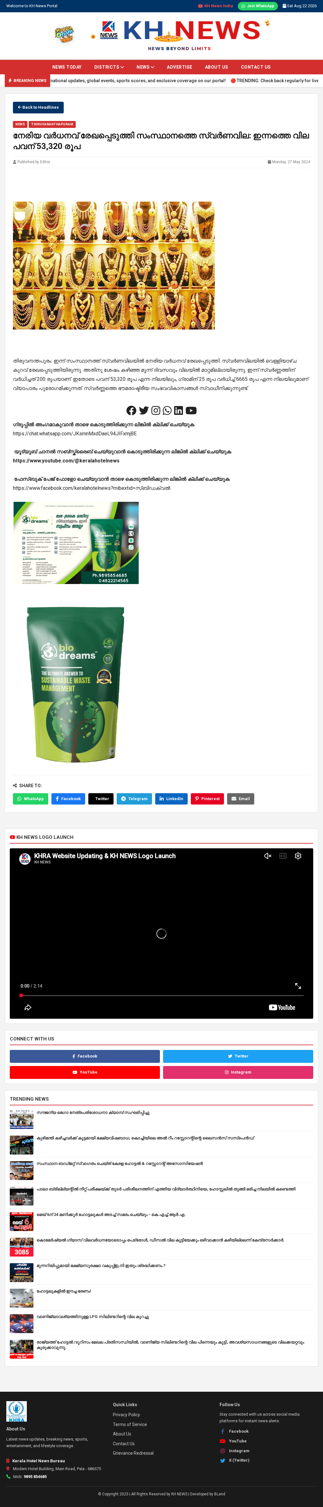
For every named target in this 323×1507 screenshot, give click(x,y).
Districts (107, 67)
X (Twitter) (239, 1460)
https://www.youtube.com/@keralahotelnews (66, 461)
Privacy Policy (126, 1414)
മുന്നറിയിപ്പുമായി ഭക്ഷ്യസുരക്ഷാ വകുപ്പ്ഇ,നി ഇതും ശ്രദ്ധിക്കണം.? (101, 1265)
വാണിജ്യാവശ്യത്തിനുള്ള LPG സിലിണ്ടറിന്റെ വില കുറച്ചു (93, 1316)
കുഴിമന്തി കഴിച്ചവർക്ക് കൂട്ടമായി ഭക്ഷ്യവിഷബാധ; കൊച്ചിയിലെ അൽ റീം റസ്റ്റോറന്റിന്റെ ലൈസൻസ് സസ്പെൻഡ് (145, 1138)
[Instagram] (155, 411)
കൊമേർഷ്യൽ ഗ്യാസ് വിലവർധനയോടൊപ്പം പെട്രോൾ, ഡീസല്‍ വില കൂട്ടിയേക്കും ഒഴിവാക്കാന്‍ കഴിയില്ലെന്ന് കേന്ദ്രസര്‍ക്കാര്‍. (161, 1240)
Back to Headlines (40, 107)
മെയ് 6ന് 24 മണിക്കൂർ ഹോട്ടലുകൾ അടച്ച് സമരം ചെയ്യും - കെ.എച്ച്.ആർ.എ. (111, 1214)
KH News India (218, 5)
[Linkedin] (178, 411)
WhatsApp (34, 798)
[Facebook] (131, 411)
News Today (67, 67)
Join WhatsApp (260, 6)
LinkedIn (174, 798)
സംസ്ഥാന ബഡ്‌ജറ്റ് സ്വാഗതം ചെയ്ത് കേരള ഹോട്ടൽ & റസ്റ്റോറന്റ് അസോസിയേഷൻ (120, 1163)
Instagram (241, 1072)
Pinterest (210, 798)
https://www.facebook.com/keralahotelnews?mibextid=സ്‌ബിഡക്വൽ (91, 488)
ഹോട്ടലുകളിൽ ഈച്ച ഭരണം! (64, 1291)
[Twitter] (144, 411)
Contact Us (256, 67)
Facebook (71, 798)
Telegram (138, 798)
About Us (216, 67)
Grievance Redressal (133, 1453)
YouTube (88, 1072)
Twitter (102, 798)
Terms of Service (130, 1424)
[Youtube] (191, 411)
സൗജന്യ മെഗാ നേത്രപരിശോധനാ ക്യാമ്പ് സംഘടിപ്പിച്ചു (93, 1112)
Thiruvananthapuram (52, 124)
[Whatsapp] (167, 411)
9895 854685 (35, 1476)
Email (244, 798)
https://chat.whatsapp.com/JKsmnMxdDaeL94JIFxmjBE (75, 434)
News (144, 67)
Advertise (179, 67)
